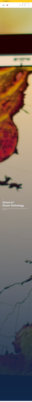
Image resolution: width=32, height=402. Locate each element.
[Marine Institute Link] (3, 5)
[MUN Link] (7, 5)
